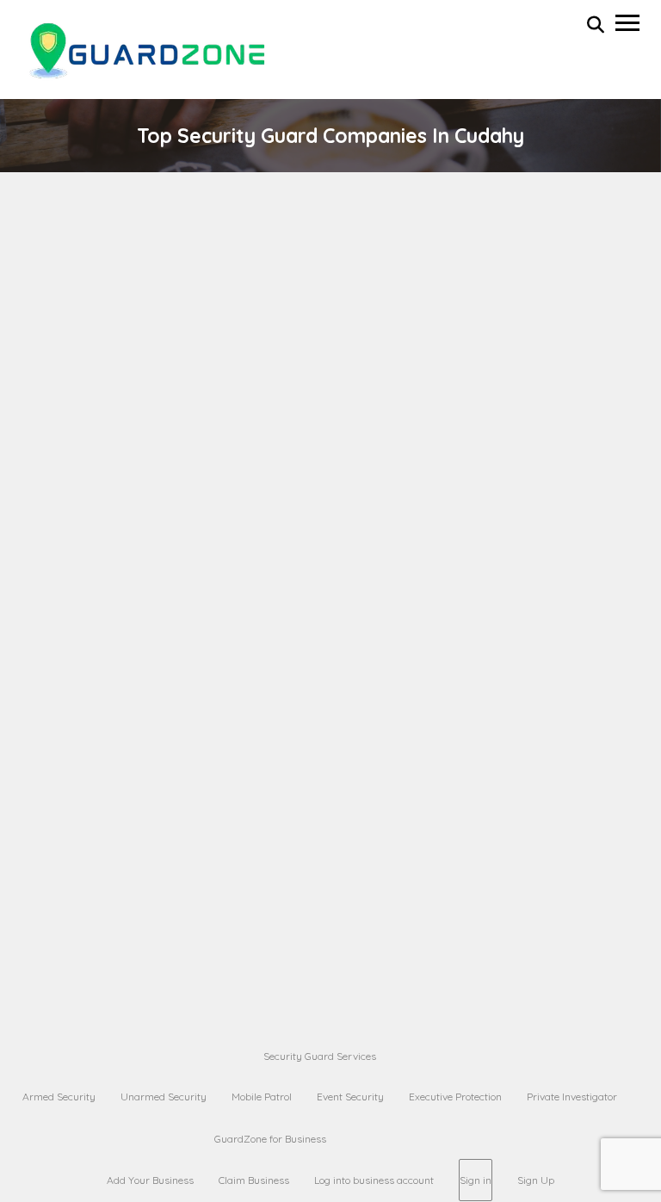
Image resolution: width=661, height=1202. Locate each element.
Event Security (350, 1096)
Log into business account (374, 1180)
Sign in (475, 1180)
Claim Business (254, 1180)
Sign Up (535, 1180)
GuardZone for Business (270, 1138)
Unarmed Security (163, 1096)
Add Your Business (150, 1180)
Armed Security (59, 1096)
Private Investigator (572, 1096)
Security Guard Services (319, 1056)
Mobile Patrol (262, 1096)
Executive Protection (455, 1096)
